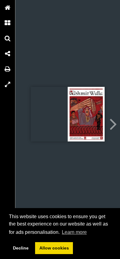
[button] (7, 7)
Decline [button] (21, 247)
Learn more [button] (74, 232)
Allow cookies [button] (54, 247)
